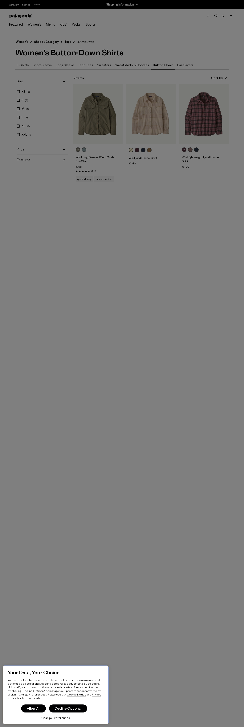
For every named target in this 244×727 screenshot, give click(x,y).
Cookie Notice (76, 694)
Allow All (33, 708)
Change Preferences (55, 718)
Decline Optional (68, 708)
